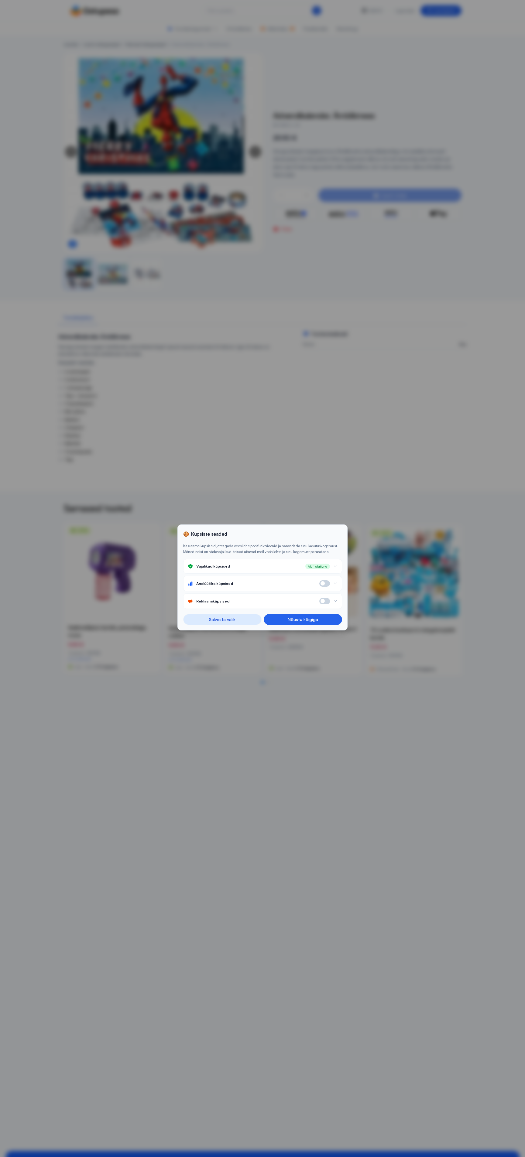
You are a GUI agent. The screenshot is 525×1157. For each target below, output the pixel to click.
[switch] (324, 583)
